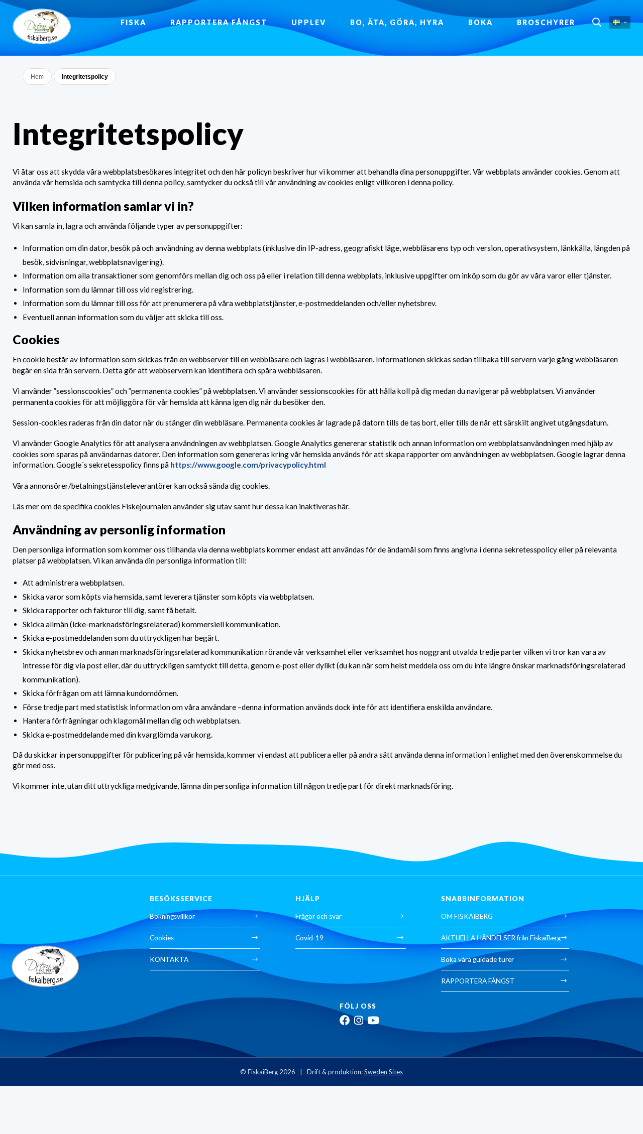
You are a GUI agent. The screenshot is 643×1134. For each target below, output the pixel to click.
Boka (480, 22)
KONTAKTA (169, 959)
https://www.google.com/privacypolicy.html (248, 464)
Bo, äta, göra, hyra (397, 22)
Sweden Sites (383, 1072)
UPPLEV (308, 22)
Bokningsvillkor (172, 916)
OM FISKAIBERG (467, 916)
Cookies (162, 938)
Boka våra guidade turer (477, 959)
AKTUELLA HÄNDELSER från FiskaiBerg (501, 938)
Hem (37, 76)
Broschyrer (546, 22)
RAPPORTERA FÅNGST (218, 22)
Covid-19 (309, 938)
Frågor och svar (318, 916)
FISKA (133, 22)
